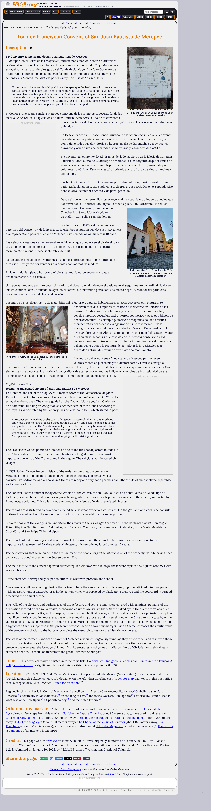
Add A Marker (33, 11)
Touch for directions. (67, 683)
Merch (77, 11)
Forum (46, 11)
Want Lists (128, 16)
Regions (159, 16)
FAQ (55, 11)
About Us (65, 11)
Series (140, 16)
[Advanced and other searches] (172, 12)
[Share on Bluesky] (51, 758)
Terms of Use (143, 790)
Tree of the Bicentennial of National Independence (111, 717)
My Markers (16, 11)
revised (52, 741)
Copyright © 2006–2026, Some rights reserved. (96, 790)
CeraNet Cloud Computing (65, 769)
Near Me (115, 16)
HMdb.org (24, 4)
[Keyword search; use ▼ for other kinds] (166, 12)
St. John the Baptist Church (81, 713)
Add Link (78, 23)
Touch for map (124, 678)
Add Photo (66, 23)
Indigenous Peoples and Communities (131, 661)
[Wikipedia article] (64, 691)
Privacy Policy (127, 790)
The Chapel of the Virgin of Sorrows (101, 722)
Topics (149, 16)
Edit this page (111, 23)
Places (170, 16)
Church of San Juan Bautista (24, 717)
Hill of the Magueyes (28, 722)
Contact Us (169, 790)
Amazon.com (114, 774)
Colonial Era (95, 661)
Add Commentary (93, 23)
